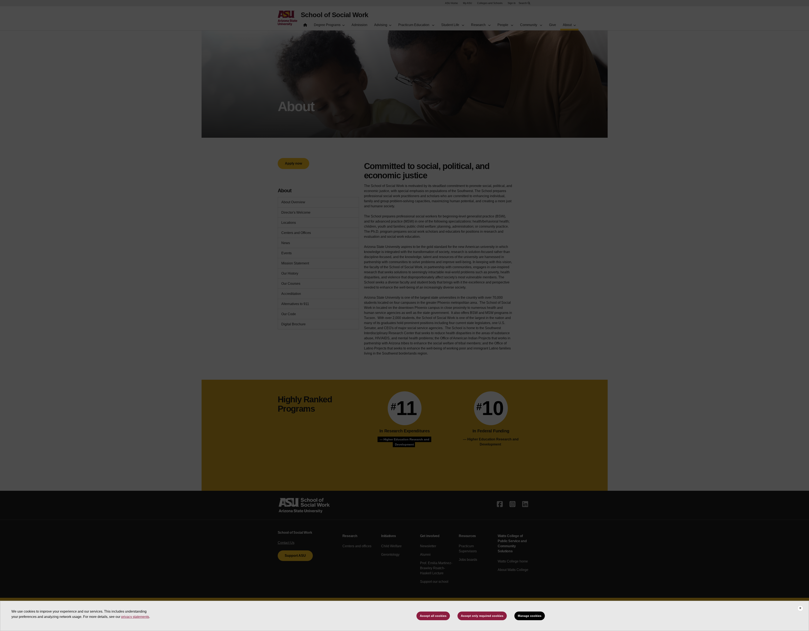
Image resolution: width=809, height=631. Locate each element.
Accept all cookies (433, 615)
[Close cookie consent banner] (800, 608)
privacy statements (135, 617)
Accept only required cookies (482, 615)
